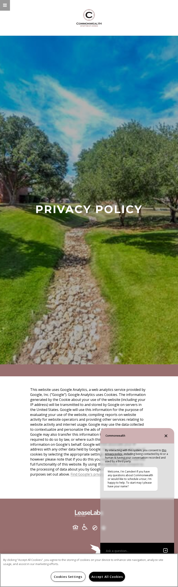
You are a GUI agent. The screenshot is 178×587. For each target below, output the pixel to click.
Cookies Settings (68, 577)
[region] (89, 570)
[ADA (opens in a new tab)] (86, 527)
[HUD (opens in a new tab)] (77, 527)
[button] (5, 5)
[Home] (89, 18)
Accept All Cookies (107, 577)
